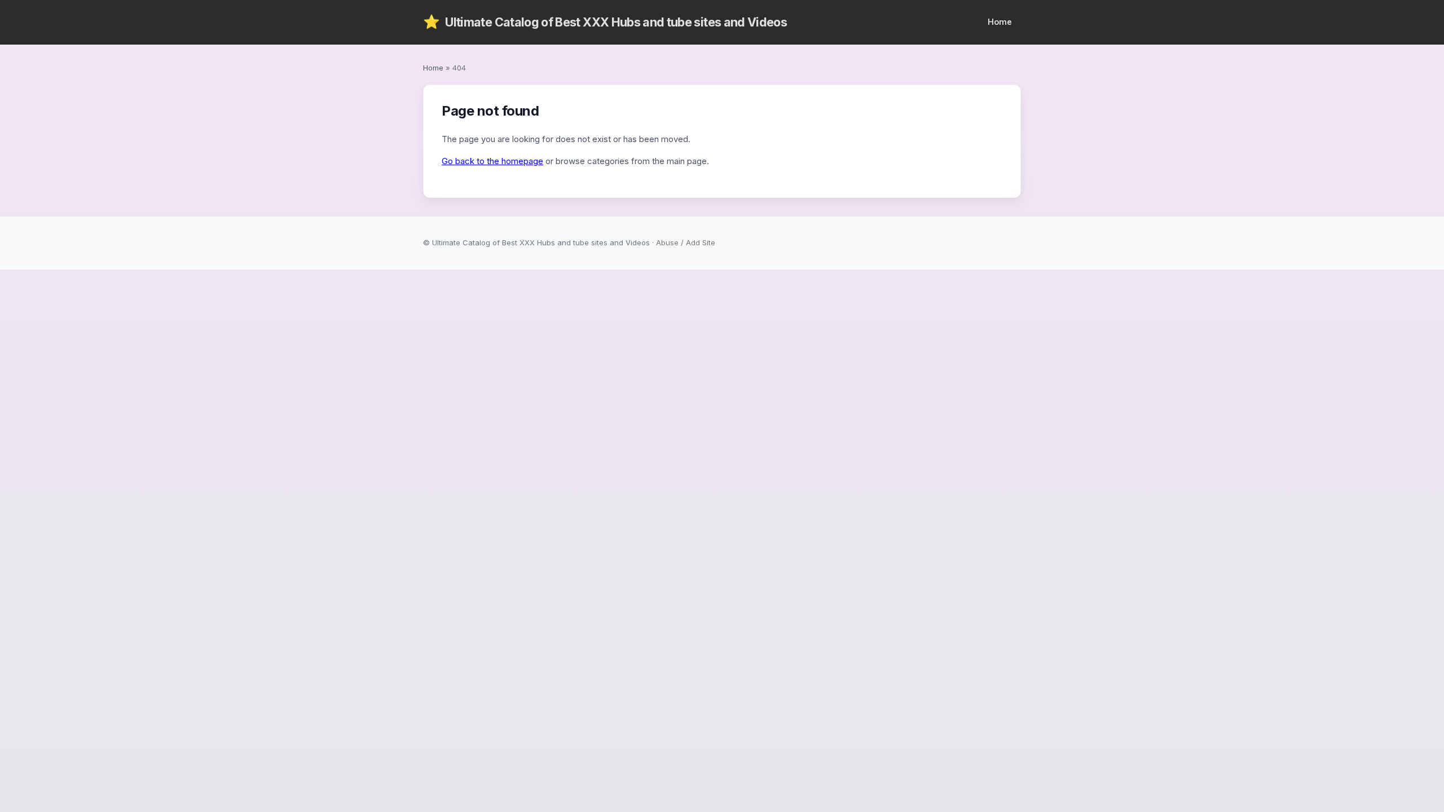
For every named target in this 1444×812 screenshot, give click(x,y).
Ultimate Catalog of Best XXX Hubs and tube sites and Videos (605, 22)
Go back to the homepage (492, 161)
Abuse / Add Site (685, 242)
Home (1000, 22)
